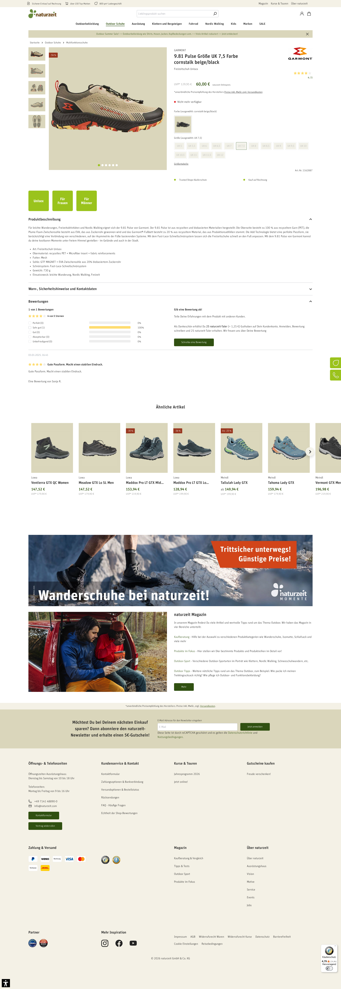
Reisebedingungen (212, 943)
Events (251, 897)
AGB (192, 936)
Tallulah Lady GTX (234, 483)
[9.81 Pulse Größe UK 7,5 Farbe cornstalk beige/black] (108, 106)
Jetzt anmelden (255, 726)
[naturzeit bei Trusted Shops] (105, 859)
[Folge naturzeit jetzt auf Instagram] (104, 945)
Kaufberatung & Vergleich (188, 858)
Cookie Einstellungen (186, 943)
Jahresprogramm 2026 (187, 774)
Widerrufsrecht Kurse (240, 936)
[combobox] (174, 13)
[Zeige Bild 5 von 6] (113, 165)
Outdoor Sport (182, 874)
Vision (250, 874)
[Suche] (214, 13)
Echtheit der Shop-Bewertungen (119, 813)
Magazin (263, 3)
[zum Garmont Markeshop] (295, 53)
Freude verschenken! (259, 774)
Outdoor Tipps (182, 671)
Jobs (249, 905)
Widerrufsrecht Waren (211, 936)
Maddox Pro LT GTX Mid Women (143, 483)
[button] (243, 75)
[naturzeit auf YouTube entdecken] (133, 945)
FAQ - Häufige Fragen (113, 805)
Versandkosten (207, 706)
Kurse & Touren (279, 3)
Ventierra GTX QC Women (50, 483)
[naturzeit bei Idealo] (32, 943)
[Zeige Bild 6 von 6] (117, 165)
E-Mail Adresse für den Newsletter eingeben (180, 720)
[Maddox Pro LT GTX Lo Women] (194, 448)
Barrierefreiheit (282, 936)
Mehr (183, 687)
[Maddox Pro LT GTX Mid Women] (147, 448)
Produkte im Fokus (184, 651)
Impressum (180, 936)
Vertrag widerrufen (45, 826)
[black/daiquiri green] (183, 124)
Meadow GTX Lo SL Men (96, 483)
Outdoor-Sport (182, 661)
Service (251, 889)
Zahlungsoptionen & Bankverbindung (122, 781)
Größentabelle (181, 164)
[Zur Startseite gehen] (42, 13)
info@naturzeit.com (45, 806)
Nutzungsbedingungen (170, 737)
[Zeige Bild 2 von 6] (102, 165)
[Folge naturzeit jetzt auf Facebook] (119, 945)
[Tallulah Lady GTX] (242, 448)
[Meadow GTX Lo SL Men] (100, 448)
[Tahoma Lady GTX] (289, 448)
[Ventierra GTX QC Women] (52, 448)
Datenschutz (262, 936)
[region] (170, 456)
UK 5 (179, 146)
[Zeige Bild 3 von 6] (106, 165)
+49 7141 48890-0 (45, 801)
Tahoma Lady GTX (281, 483)
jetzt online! (181, 781)
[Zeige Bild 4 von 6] (110, 165)
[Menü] (335, 947)
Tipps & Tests (182, 866)
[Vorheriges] (31, 451)
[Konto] (301, 13)
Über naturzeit (299, 3)
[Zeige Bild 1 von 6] (99, 165)
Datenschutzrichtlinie (240, 732)
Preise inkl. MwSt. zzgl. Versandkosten (243, 92)
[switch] (329, 968)
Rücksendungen (110, 797)
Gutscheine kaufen (261, 763)
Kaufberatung (181, 637)
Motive (251, 881)
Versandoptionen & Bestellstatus (120, 789)
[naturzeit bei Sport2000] (43, 943)
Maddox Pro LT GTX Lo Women (189, 483)
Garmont (180, 50)
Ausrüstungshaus (256, 866)
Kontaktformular (44, 815)
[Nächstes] (309, 451)
